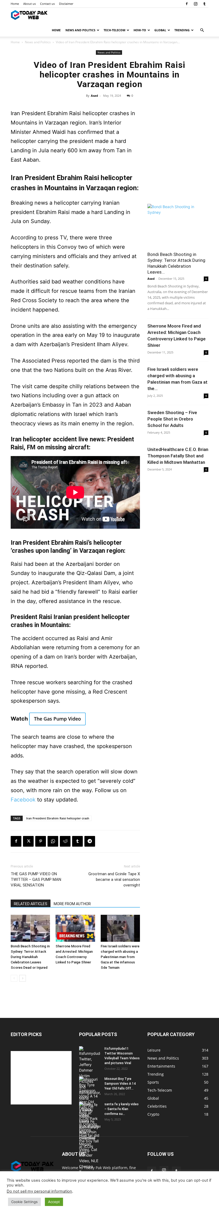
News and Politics (80, 30)
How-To (140, 30)
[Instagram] (195, 3)
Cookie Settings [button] (24, 1202)
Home (15, 4)
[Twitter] (28, 841)
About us (29, 4)
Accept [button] (54, 1202)
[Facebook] (187, 3)
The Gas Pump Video (57, 718)
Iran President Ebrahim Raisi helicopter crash (57, 818)
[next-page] (22, 978)
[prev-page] (14, 978)
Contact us (47, 4)
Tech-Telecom (114, 30)
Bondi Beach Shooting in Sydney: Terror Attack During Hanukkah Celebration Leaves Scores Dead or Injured (30, 957)
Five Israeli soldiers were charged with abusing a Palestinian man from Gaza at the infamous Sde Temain (120, 957)
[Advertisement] (177, 167)
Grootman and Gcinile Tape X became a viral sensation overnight (114, 879)
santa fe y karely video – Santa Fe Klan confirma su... (121, 1109)
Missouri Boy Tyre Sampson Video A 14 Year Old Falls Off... (120, 1083)
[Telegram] (89, 841)
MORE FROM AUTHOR (72, 904)
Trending (182, 30)
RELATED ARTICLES (30, 904)
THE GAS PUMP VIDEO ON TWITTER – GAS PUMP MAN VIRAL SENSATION (36, 879)
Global (160, 30)
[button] (201, 30)
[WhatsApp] (53, 841)
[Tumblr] (204, 3)
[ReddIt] (65, 841)
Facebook (23, 799)
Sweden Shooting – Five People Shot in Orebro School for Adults (172, 419)
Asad (94, 96)
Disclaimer (66, 4)
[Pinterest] (40, 841)
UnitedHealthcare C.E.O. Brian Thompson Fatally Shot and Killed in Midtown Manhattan (177, 456)
